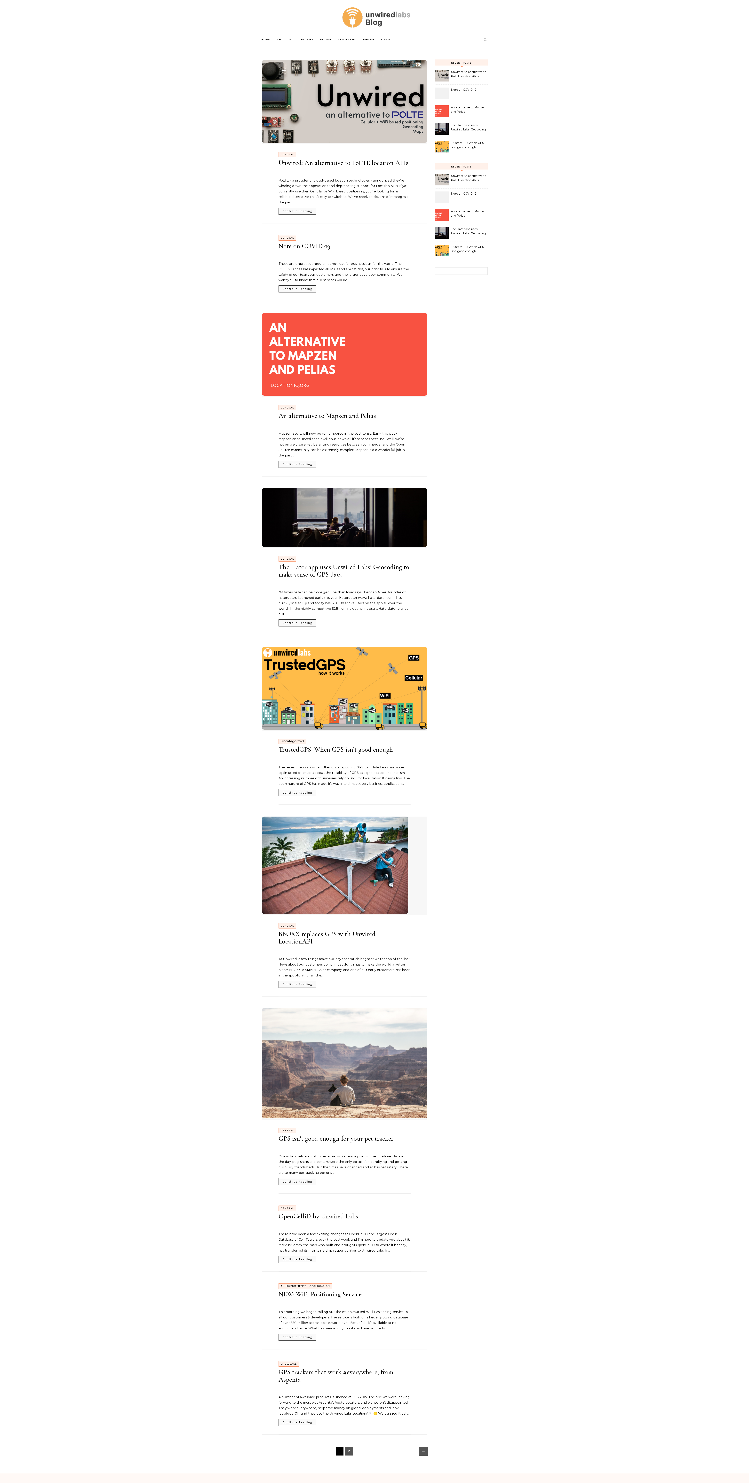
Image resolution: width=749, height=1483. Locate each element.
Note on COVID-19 (305, 246)
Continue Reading (297, 211)
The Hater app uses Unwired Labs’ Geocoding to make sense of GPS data (344, 570)
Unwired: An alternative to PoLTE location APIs (343, 163)
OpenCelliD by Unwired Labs (318, 1216)
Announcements (294, 1286)
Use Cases (306, 39)
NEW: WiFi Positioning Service (320, 1294)
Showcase (289, 1364)
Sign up (368, 39)
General (287, 154)
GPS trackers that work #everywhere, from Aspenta (336, 1376)
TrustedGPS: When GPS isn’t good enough (336, 750)
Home (265, 39)
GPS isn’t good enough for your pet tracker (336, 1139)
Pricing (325, 39)
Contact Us (347, 39)
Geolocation (319, 1286)
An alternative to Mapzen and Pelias (327, 416)
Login (385, 39)
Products (284, 39)
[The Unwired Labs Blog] (374, 20)
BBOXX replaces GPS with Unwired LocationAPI (327, 937)
